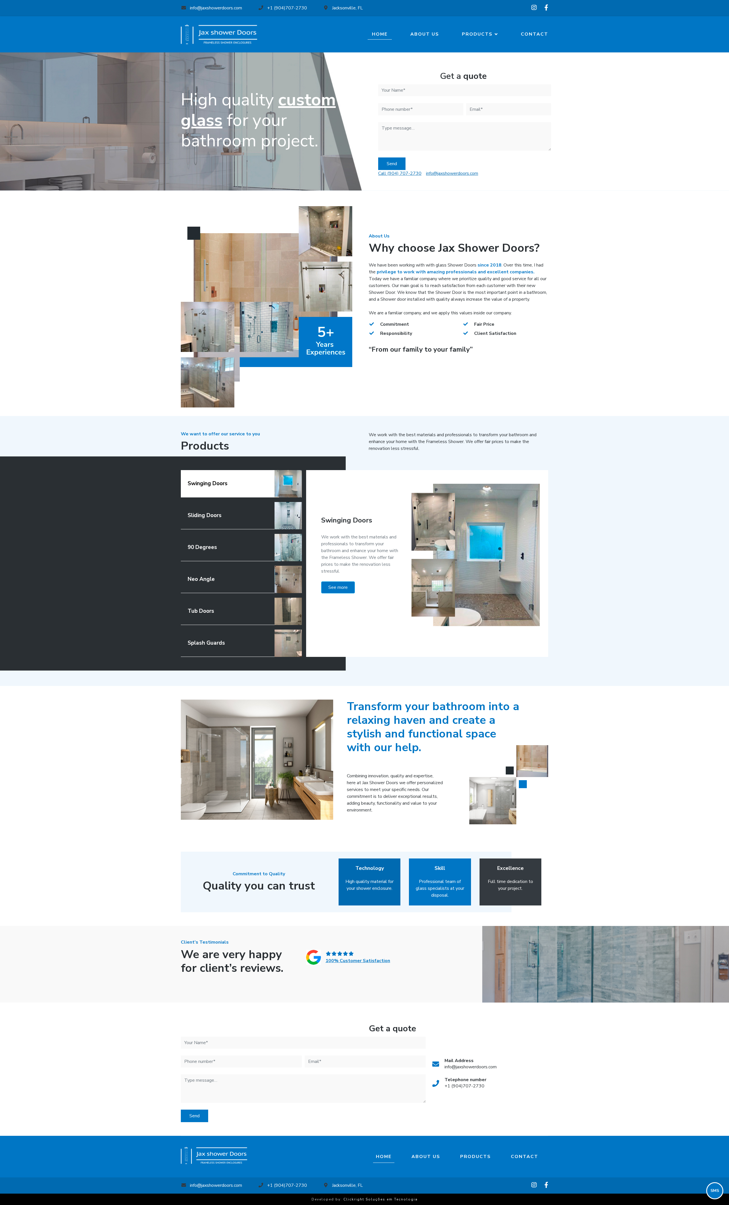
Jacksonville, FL (347, 8)
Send (392, 164)
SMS (714, 1190)
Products (477, 34)
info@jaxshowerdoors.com (215, 8)
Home (380, 34)
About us (424, 34)
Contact (534, 34)
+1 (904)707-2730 (286, 8)
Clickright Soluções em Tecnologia (380, 1199)
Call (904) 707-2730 (399, 173)
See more (338, 587)
